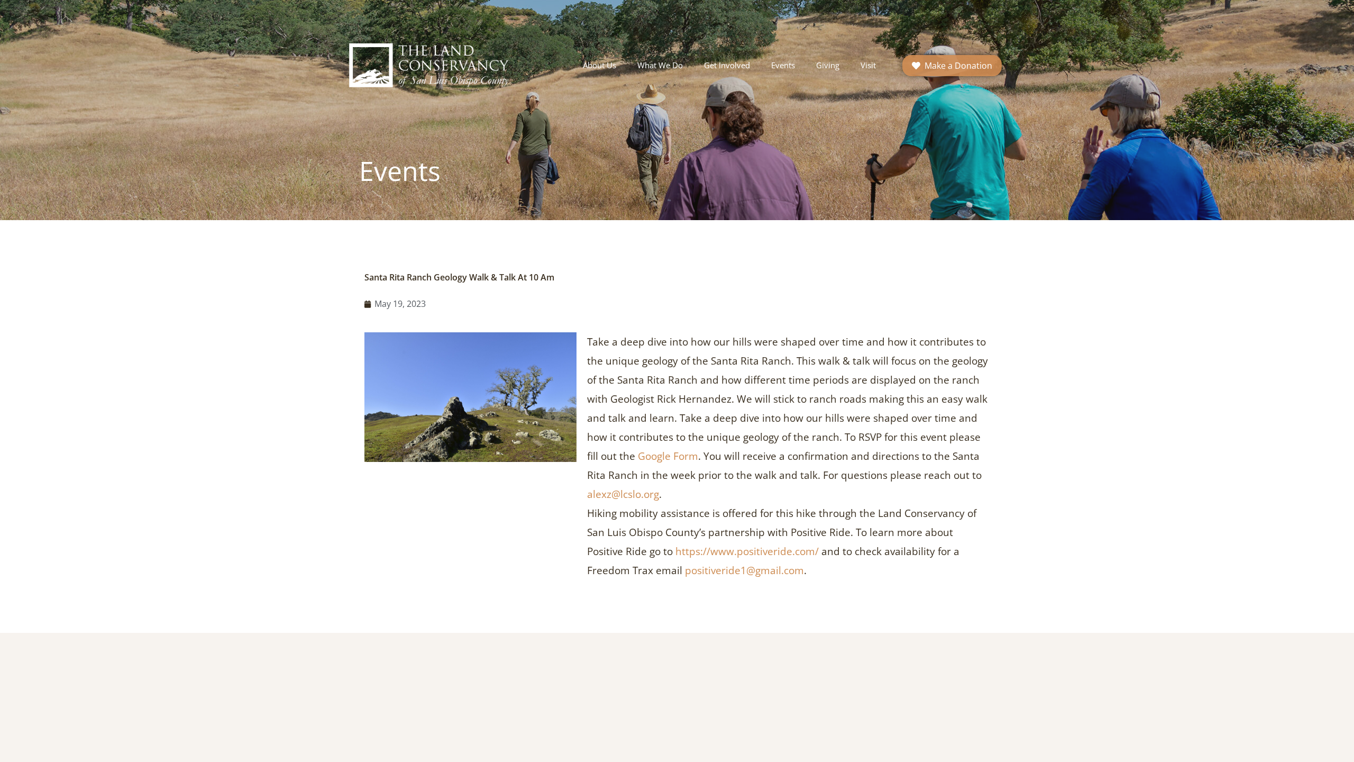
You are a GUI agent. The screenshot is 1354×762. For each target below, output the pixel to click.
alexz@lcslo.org (623, 494)
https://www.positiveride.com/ (747, 551)
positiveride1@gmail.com (744, 570)
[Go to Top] (1338, 746)
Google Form (668, 456)
